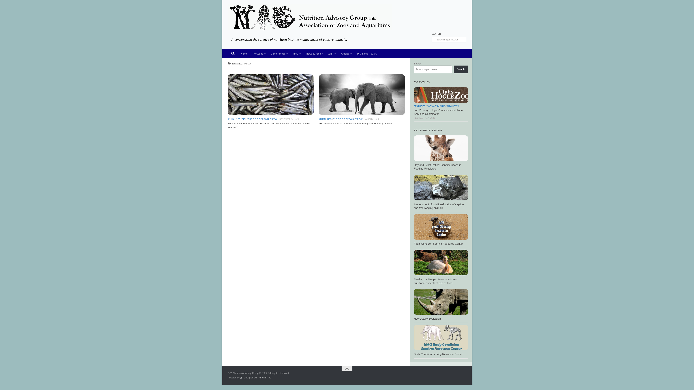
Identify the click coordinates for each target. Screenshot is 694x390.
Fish (244, 119)
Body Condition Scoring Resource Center (438, 354)
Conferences (278, 53)
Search (417, 63)
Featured (419, 106)
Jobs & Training (436, 106)
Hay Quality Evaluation (427, 318)
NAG (295, 53)
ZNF (330, 53)
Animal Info (234, 119)
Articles (345, 53)
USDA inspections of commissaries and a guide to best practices (355, 123)
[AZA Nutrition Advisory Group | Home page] (310, 17)
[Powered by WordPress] (241, 378)
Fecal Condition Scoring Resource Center (438, 243)
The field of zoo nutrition (263, 119)
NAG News (453, 106)
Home (244, 53)
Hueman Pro (265, 377)
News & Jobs (313, 53)
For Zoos (258, 53)
